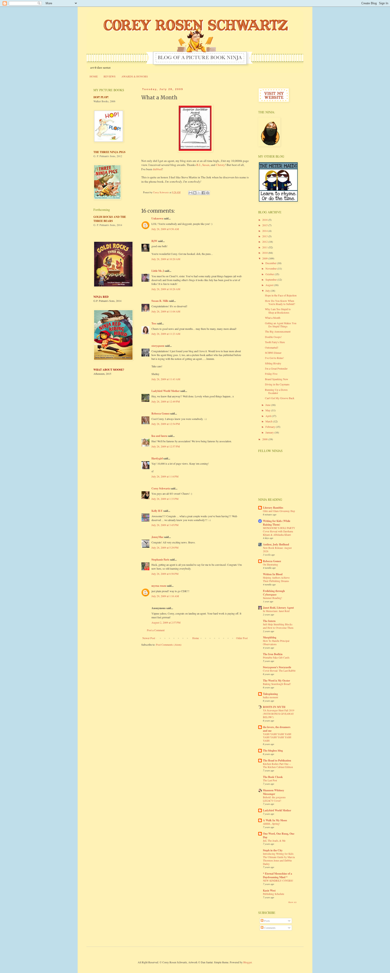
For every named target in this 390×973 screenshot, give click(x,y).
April (268, 416)
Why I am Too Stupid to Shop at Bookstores (278, 310)
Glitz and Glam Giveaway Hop (279, 511)
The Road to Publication (277, 760)
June (268, 405)
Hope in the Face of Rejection (281, 295)
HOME (94, 76)
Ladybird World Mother (165, 391)
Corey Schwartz (160, 488)
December (271, 263)
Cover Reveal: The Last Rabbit (279, 670)
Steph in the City (273, 850)
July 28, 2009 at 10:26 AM (165, 289)
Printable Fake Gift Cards (276, 657)
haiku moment (270, 697)
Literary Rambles (273, 508)
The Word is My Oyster (276, 680)
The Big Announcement (277, 331)
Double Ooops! (273, 337)
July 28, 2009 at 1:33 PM (165, 498)
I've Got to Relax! (274, 358)
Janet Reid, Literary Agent (278, 608)
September (271, 279)
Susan (205, 165)
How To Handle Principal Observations (276, 642)
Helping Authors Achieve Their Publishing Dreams (276, 579)
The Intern (269, 621)
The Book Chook (273, 777)
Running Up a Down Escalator (276, 391)
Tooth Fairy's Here (275, 342)
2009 (265, 258)
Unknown (157, 218)
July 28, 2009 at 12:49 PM (165, 401)
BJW (154, 241)
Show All (292, 902)
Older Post (242, 638)
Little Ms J (157, 271)
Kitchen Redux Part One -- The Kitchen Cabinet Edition (278, 765)
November (271, 268)
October (270, 274)
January (269, 432)
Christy (220, 165)
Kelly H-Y (157, 511)
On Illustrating (270, 564)
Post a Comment (156, 630)
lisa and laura (159, 436)
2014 (265, 231)
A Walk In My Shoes (275, 820)
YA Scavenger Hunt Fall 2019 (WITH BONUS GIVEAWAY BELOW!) (278, 714)
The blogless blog (273, 750)
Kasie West (269, 890)
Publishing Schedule (273, 894)
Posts (266, 920)
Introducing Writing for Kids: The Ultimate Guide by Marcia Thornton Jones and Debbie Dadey (279, 858)
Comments (269, 927)
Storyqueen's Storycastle (277, 667)
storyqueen (157, 346)
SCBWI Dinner (273, 352)
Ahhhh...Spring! (271, 823)
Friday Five (271, 373)
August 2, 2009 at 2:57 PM (166, 622)
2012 (265, 241)
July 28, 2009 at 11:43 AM (165, 379)
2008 (265, 439)
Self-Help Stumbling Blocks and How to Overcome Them (278, 626)
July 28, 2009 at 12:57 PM (165, 446)
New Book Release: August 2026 (277, 549)
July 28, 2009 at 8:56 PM (165, 573)
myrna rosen (158, 586)
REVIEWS (110, 76)
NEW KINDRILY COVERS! (278, 880)
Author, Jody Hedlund (276, 544)
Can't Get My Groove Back (279, 398)
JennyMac (157, 537)
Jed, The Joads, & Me (274, 840)
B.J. (198, 165)
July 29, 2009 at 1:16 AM (165, 596)
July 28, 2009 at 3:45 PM (165, 525)
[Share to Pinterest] (207, 193)
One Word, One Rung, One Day (278, 835)
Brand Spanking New (276, 379)
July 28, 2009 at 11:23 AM (165, 333)
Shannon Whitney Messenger (273, 792)
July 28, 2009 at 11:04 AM (165, 311)
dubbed (157, 169)
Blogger (247, 962)
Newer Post (148, 638)
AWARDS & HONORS (134, 76)
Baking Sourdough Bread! (277, 684)
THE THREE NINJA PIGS (109, 152)
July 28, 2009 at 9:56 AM (165, 229)
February (270, 426)
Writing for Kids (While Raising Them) (276, 522)
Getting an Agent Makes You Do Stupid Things (280, 324)
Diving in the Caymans (277, 384)
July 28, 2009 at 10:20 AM (165, 259)
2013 (265, 236)
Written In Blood (273, 574)
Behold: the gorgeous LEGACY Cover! (274, 799)
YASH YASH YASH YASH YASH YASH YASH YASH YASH (277, 737)
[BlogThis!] (195, 193)
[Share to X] (199, 193)
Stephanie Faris (160, 559)
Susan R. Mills (159, 301)
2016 (265, 219)
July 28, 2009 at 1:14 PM (165, 476)
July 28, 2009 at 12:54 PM (165, 424)
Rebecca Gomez (160, 413)
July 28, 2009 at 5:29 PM (165, 547)
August (269, 285)
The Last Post (270, 780)
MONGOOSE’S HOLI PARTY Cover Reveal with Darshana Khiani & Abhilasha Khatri (279, 531)
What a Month (272, 317)
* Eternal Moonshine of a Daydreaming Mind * (277, 875)
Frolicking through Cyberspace (274, 592)
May (268, 410)
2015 (265, 225)
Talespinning (270, 694)
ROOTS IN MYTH (274, 707)
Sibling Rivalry (273, 363)
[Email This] (190, 193)
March (269, 421)
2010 (265, 252)
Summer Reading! (272, 598)
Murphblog (269, 637)
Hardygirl (157, 458)
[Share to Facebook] (203, 193)
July (268, 290)
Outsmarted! (271, 347)
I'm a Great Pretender (276, 368)
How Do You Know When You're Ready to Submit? (280, 302)
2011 (265, 247)
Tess (153, 323)
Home (195, 638)
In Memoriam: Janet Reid (276, 611)
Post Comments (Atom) (168, 644)
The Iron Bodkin (273, 654)
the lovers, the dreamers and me (276, 729)
